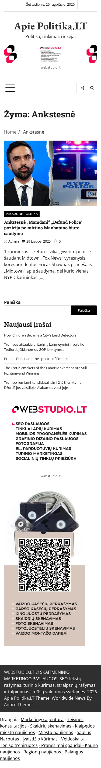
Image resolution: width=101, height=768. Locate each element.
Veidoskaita (73, 739)
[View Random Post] (82, 88)
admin (13, 241)
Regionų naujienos (42, 752)
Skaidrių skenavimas (50, 726)
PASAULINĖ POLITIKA (22, 214)
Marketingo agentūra (42, 719)
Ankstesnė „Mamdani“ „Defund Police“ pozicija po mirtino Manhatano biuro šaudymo (43, 227)
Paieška (12, 302)
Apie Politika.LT (50, 26)
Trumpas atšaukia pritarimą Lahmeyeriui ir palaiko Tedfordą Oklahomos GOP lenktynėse (44, 347)
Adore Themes (19, 705)
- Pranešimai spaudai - (62, 745)
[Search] (92, 88)
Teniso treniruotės (19, 745)
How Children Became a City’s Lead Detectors (40, 335)
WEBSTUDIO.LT (19, 672)
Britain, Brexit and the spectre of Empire (36, 358)
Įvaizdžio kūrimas (40, 739)
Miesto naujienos (56, 732)
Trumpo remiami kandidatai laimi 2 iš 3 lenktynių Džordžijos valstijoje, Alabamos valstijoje (43, 385)
